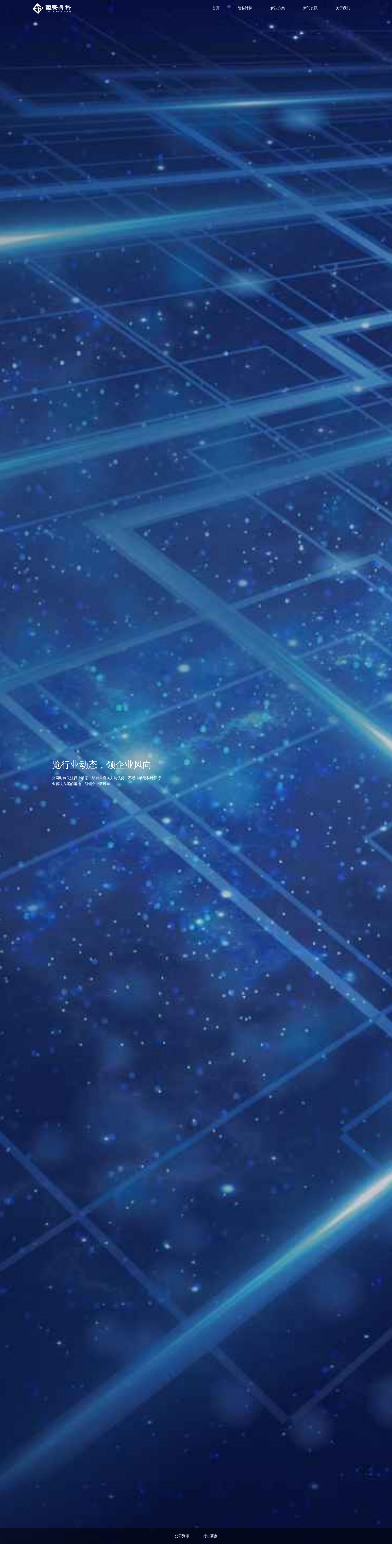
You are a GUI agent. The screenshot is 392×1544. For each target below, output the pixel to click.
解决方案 (277, 7)
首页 (216, 7)
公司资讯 (182, 1535)
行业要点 (210, 1535)
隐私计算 (245, 7)
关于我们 (343, 7)
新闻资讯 (310, 7)
